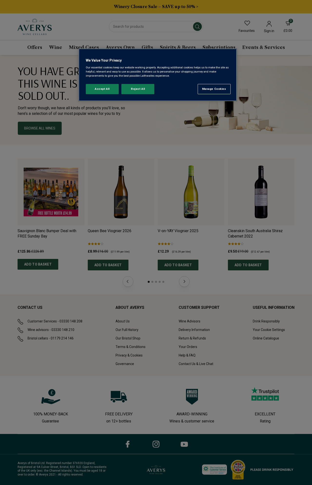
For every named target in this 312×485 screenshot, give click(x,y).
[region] (157, 74)
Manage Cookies (214, 89)
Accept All (102, 89)
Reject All (138, 89)
